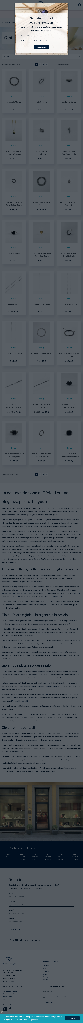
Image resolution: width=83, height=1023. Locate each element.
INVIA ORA (41, 47)
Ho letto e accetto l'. (36, 41)
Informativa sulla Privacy (42, 41)
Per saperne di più (33, 1020)
